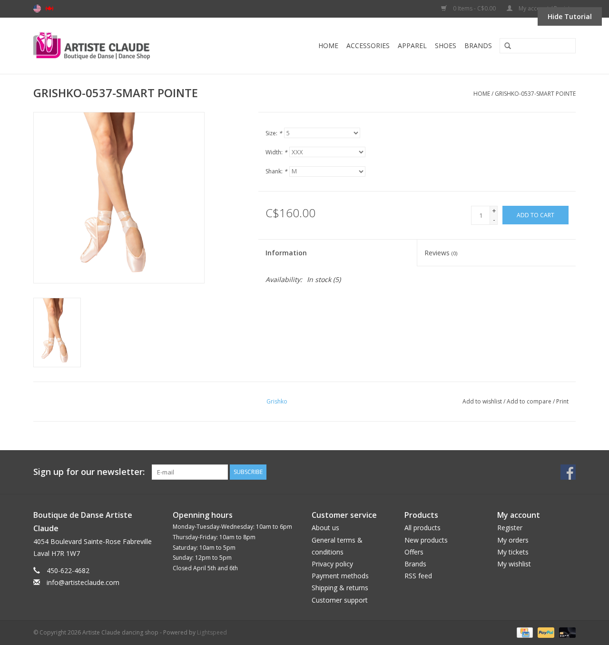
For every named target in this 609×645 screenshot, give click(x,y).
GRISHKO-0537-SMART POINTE (535, 94)
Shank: (276, 171)
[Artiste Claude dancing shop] (117, 46)
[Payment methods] (523, 632)
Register (509, 527)
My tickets (513, 551)
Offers (413, 551)
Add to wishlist (482, 401)
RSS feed (418, 575)
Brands (478, 45)
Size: (273, 133)
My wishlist (514, 563)
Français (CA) (49, 8)
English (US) (37, 8)
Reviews (440, 252)
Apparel (412, 45)
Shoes (445, 45)
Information (286, 252)
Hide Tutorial (570, 16)
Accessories (368, 45)
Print (562, 401)
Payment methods (340, 575)
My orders (513, 539)
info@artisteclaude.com (83, 582)
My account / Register (546, 8)
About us (325, 527)
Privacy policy (332, 563)
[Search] (504, 46)
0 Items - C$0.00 (474, 8)
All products (422, 527)
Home (328, 45)
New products (426, 539)
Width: (276, 152)
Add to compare (530, 401)
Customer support (340, 600)
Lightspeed (212, 632)
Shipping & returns (340, 587)
